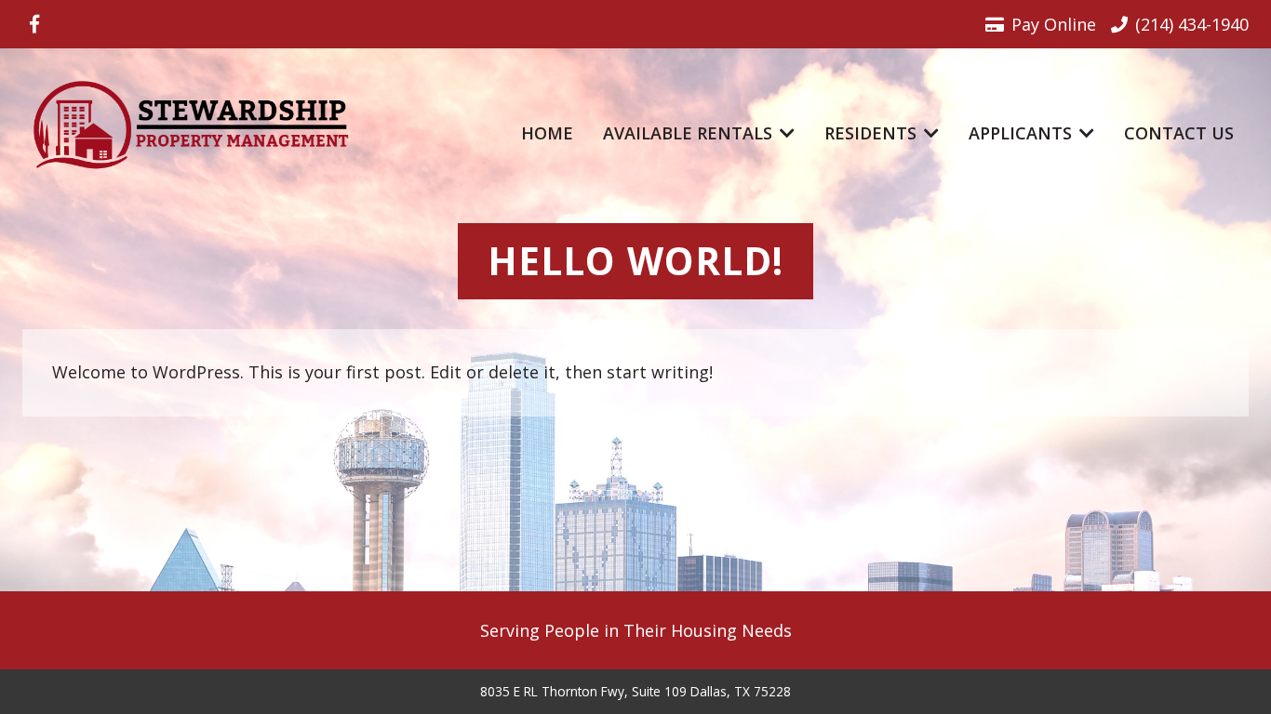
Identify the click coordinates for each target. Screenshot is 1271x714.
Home (547, 133)
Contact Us (1179, 133)
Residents (870, 133)
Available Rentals (687, 133)
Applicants (1020, 133)
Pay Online (1053, 24)
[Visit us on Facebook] (34, 24)
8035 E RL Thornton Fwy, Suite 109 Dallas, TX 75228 (635, 691)
